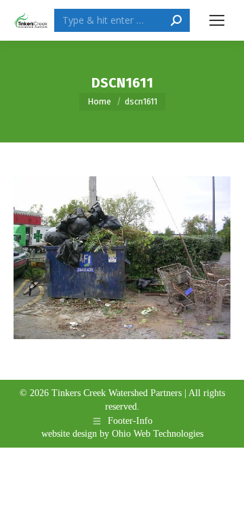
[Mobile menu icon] (216, 20)
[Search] (176, 20)
